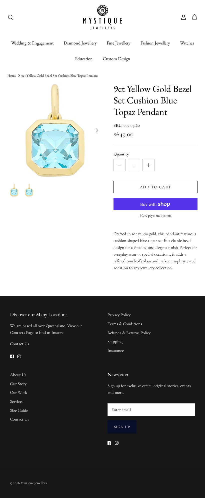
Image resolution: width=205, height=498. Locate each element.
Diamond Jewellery (80, 43)
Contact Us (19, 343)
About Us (18, 374)
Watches (187, 43)
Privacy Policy (119, 314)
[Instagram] (19, 356)
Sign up (122, 427)
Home (12, 75)
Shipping (115, 341)
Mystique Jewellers (33, 483)
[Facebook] (12, 356)
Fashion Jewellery (155, 43)
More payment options (155, 216)
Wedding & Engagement (32, 43)
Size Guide (19, 410)
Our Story (18, 383)
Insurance (116, 350)
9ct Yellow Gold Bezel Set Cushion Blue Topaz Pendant (59, 75)
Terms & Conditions (125, 323)
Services (16, 401)
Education (84, 58)
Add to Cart (156, 187)
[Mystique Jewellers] (102, 17)
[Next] (97, 130)
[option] (55, 130)
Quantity (121, 154)
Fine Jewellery (118, 43)
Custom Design (116, 58)
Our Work (18, 392)
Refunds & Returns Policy (129, 332)
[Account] (182, 17)
